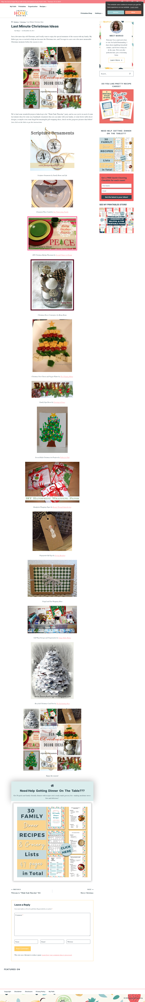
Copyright (7, 991)
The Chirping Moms (66, 376)
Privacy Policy (40, 991)
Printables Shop (86, 13)
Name (17, 942)
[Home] (12, 22)
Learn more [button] (134, 7)
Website (70, 942)
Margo (18, 31)
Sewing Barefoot (60, 555)
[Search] (130, 74)
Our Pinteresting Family (60, 212)
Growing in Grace (59, 402)
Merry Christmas (87, 891)
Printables (22, 6)
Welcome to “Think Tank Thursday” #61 (26, 891)
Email (43, 942)
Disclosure (28, 991)
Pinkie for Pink (64, 457)
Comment (19, 915)
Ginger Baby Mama (64, 638)
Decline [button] (115, 12)
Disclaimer (18, 991)
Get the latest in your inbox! (116, 197)
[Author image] (12, 30)
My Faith (13, 6)
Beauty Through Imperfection (62, 507)
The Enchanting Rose (63, 703)
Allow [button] (133, 12)
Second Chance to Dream (64, 255)
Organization (32, 6)
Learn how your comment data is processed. (57, 955)
